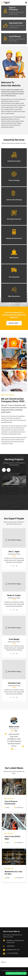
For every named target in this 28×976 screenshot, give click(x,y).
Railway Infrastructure (14, 238)
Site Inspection (14, 277)
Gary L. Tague (14, 551)
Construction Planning (14, 200)
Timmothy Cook (14, 683)
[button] (12, 749)
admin (7, 807)
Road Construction (14, 161)
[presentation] (4, 470)
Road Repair (9, 499)
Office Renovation (14, 296)
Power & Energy (14, 180)
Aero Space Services (14, 219)
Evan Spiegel (14, 639)
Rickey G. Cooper (14, 595)
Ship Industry (14, 258)
